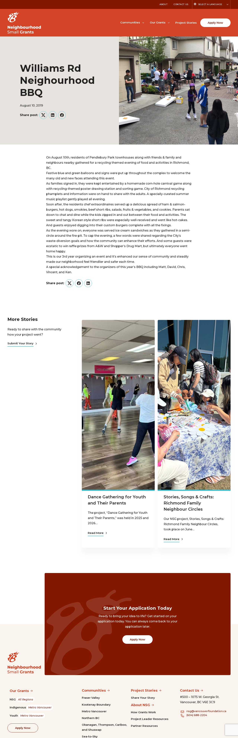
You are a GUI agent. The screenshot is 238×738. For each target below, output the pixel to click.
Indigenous (31, 707)
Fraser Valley (91, 697)
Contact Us (180, 4)
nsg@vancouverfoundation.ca (206, 711)
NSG (21, 699)
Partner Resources (144, 726)
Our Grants (157, 22)
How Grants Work (143, 712)
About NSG (140, 705)
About (164, 4)
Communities (130, 22)
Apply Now (215, 22)
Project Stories (186, 22)
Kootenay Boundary (96, 704)
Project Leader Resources (149, 719)
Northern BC (90, 718)
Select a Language (210, 4)
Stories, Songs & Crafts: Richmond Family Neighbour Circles (189, 503)
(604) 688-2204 (196, 715)
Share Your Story (143, 697)
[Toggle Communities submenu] (143, 22)
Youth (27, 715)
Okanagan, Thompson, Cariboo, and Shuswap (104, 727)
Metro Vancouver (94, 711)
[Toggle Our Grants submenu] (169, 22)
